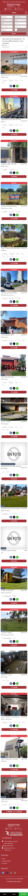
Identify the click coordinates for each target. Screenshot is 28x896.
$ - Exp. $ (14, 811)
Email (4, 894)
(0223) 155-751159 (9, 2)
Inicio (3, 859)
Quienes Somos (6, 861)
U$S (14, 90)
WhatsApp (23, 894)
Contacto (4, 863)
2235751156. (21, 2)
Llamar (14, 894)
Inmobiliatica (13, 878)
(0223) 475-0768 (8, 846)
